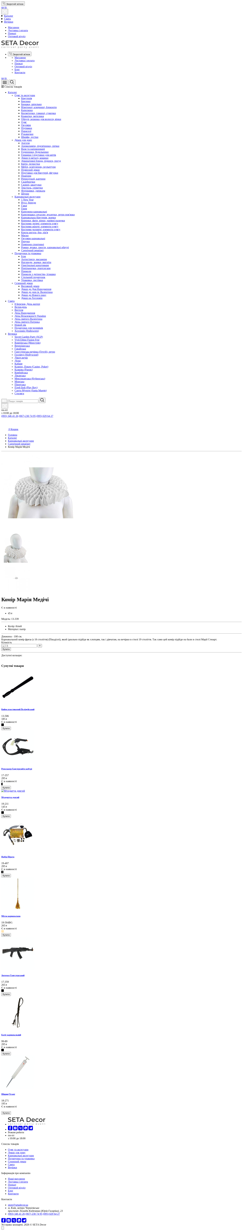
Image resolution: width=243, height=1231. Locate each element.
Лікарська (20, 375)
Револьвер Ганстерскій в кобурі (16, 769)
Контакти (20, 72)
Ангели (25, 143)
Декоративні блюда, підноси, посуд (41, 161)
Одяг (24, 122)
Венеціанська (22, 345)
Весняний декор (30, 286)
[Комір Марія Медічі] (41, 532)
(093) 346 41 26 (9, 416)
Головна (12, 434)
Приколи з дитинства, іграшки (38, 274)
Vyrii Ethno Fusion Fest (27, 339)
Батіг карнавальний (11, 1035)
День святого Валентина (28, 319)
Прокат (12, 33)
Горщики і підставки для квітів (38, 155)
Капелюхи (27, 110)
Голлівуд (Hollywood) (26, 354)
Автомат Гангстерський (12, 975)
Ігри (23, 256)
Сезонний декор (24, 283)
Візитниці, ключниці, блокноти (39, 107)
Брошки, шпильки (31, 104)
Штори (25, 193)
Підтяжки (26, 128)
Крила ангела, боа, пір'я (34, 232)
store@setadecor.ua (18, 1205)
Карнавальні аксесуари (27, 196)
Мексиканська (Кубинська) (30, 378)
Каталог (8, 15)
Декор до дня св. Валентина (37, 292)
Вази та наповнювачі (33, 149)
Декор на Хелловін (31, 298)
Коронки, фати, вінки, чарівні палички (43, 220)
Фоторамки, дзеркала (33, 190)
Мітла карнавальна (10, 916)
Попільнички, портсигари (36, 268)
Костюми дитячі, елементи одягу (39, 223)
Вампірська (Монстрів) (27, 342)
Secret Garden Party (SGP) (29, 336)
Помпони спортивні (32, 244)
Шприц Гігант (8, 1094)
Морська (19, 381)
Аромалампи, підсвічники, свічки (40, 146)
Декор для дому (23, 140)
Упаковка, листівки (32, 280)
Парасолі (26, 131)
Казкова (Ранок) (24, 369)
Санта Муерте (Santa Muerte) (31, 390)
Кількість (6, 642)
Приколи (26, 271)
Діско (18, 360)
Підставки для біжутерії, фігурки (39, 172)
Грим (24, 208)
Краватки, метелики (32, 116)
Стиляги (19, 393)
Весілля (19, 310)
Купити (6, 649)
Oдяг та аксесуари (25, 95)
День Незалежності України (30, 316)
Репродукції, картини (33, 178)
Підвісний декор (30, 169)
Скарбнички (28, 181)
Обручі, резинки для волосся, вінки (41, 119)
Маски (25, 235)
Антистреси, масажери (34, 259)
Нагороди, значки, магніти (36, 262)
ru (5, 7)
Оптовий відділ (16, 36)
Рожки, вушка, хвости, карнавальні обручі (45, 247)
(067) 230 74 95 (27, 416)
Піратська (20, 384)
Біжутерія (26, 98)
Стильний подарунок (33, 277)
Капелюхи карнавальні (34, 211)
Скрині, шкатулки (31, 184)
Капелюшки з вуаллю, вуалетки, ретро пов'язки (48, 214)
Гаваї (24, 205)
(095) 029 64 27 (44, 416)
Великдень (21, 307)
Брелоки (26, 101)
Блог (17, 69)
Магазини (13, 27)
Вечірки (8, 21)
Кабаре (18, 363)
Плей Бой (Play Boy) (26, 387)
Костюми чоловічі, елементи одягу (40, 229)
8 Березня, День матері (27, 304)
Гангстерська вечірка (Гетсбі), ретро (35, 351)
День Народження (25, 313)
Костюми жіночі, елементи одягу (39, 226)
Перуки (25, 241)
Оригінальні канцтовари (35, 265)
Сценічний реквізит (32, 250)
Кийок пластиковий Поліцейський (17, 709)
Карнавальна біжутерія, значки (38, 217)
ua (2, 7)
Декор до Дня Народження (36, 289)
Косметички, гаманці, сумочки (38, 113)
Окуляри (26, 125)
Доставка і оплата (18, 30)
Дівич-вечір (21, 357)
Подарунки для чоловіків (29, 327)
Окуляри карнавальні (33, 238)
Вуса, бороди (28, 202)
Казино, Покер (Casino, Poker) (31, 366)
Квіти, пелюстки (30, 163)
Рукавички (27, 134)
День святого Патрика (27, 322)
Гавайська (20, 348)
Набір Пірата (7, 857)
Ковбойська (21, 372)
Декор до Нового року (33, 295)
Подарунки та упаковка (28, 253)
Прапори (26, 175)
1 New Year (27, 199)
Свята (7, 18)
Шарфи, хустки (29, 137)
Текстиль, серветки (32, 187)
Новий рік (20, 324)
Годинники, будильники (35, 152)
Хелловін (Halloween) (27, 330)
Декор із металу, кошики (34, 158)
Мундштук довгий (10, 797)
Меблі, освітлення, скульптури (38, 166)
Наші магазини (16, 1178)
